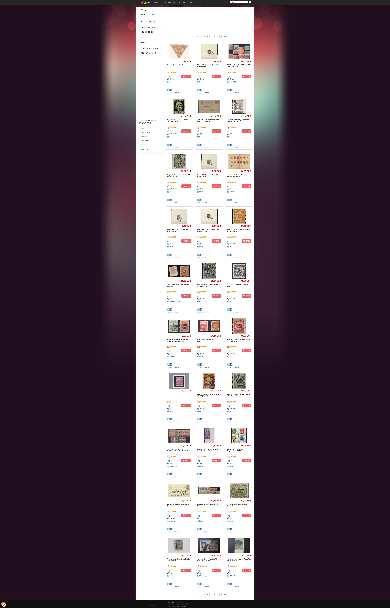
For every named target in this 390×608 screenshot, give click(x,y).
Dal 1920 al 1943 (175, 301)
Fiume (142, 128)
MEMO (191, 2)
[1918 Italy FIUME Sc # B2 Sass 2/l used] (239, 271)
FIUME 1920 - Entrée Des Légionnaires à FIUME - (235, 450)
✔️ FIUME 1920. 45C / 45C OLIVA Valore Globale (237, 505)
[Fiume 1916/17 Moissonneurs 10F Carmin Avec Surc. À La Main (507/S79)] (179, 381)
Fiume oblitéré (144, 141)
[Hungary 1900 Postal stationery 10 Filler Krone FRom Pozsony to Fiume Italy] (179, 490)
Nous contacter (172, 606)
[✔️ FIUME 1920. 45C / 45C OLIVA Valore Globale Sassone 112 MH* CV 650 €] (239, 490)
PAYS (181, 2)
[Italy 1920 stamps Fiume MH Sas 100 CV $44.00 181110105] (239, 326)
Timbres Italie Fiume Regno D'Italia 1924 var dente (178, 560)
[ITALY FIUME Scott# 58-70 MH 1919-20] (209, 490)
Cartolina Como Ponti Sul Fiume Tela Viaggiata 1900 (239, 560)
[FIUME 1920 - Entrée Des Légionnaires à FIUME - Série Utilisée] (239, 436)
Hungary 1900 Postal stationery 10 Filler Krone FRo (178, 505)
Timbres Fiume (145, 132)
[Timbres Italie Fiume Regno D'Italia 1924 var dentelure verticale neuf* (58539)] (179, 545)
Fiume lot (143, 145)
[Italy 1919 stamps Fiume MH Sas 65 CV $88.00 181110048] (239, 216)
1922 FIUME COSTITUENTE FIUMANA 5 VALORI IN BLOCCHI (177, 450)
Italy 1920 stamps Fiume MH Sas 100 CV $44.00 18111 (238, 340)
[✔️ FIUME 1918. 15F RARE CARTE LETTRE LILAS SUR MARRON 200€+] (209, 106)
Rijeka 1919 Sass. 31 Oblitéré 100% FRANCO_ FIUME (208, 230)
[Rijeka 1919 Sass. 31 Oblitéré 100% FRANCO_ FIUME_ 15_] (209, 216)
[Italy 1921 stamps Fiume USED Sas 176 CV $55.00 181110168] (209, 381)
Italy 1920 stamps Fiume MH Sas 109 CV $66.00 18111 (178, 175)
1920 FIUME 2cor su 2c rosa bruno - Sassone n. (178, 285)
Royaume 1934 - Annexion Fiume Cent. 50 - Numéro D (207, 450)
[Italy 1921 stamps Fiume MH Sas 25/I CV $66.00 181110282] (209, 271)
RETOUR (151, 15)
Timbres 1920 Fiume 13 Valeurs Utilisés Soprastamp (237, 175)
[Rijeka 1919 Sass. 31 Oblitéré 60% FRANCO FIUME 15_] (209, 161)
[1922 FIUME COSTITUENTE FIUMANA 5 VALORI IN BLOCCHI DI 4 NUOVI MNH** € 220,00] (179, 436)
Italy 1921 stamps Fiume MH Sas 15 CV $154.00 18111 (238, 395)
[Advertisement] (150, 87)
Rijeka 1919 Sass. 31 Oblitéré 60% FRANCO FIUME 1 (208, 175)
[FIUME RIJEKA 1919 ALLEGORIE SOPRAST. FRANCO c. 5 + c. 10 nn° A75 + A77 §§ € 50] (179, 326)
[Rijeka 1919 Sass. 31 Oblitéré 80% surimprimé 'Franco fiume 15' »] (209, 51)
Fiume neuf (143, 137)
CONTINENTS (168, 2)
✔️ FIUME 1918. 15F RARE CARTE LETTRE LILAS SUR (208, 120)
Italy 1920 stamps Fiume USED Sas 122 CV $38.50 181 (178, 120)
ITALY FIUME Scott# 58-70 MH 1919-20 (208, 505)
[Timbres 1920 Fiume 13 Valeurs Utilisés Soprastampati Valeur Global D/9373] (239, 161)
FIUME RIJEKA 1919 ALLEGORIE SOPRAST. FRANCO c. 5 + (177, 340)
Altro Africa (233, 82)
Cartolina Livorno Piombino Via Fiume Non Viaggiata (207, 560)
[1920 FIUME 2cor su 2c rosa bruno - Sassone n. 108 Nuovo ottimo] (179, 271)
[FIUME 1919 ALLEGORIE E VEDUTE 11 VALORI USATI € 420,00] (239, 51)
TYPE (154, 2)
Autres (231, 192)
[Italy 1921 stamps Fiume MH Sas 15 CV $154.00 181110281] (239, 381)
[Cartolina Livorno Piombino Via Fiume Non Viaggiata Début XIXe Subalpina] (209, 545)
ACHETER (186, 76)
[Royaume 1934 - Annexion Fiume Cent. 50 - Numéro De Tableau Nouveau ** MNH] (209, 436)
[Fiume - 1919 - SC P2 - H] (179, 51)
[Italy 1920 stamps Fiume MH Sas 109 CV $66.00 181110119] (179, 161)
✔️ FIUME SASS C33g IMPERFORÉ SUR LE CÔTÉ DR (238, 120)
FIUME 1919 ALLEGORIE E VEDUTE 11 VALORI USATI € (238, 65)
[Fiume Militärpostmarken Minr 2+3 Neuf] (209, 326)
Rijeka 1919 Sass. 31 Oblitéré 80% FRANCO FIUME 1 (178, 230)
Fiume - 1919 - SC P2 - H (175, 65)
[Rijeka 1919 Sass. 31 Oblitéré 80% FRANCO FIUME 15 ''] (179, 216)
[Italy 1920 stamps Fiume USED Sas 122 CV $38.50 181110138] (179, 106)
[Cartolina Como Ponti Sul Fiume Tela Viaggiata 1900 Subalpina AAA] (239, 545)
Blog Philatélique (181, 606)
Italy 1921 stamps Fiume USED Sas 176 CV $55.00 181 (208, 395)
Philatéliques (203, 576)
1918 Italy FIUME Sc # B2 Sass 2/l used (237, 285)
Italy (170, 82)
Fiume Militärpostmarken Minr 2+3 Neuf (208, 340)
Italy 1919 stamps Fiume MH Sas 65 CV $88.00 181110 (238, 230)
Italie (201, 82)
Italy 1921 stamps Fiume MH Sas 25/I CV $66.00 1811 (208, 285)
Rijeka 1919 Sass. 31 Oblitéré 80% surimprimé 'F (208, 65)
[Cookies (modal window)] (3, 604)
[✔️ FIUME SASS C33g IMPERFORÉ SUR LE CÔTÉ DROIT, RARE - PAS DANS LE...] (239, 106)
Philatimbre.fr (171, 602)
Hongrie (172, 521)
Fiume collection (145, 149)
